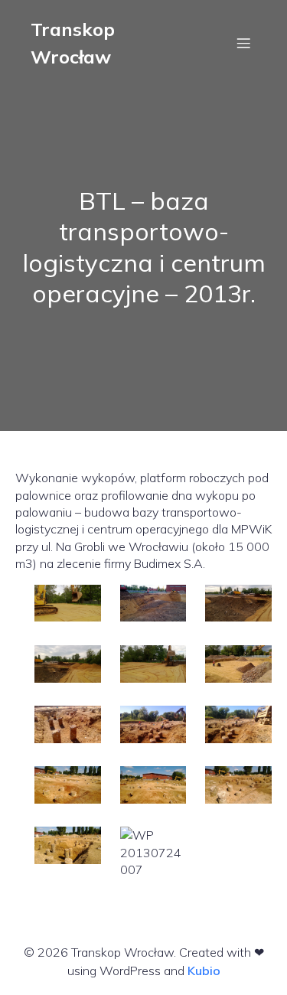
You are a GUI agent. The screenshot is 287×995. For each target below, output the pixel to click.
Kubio (204, 970)
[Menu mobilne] (243, 43)
